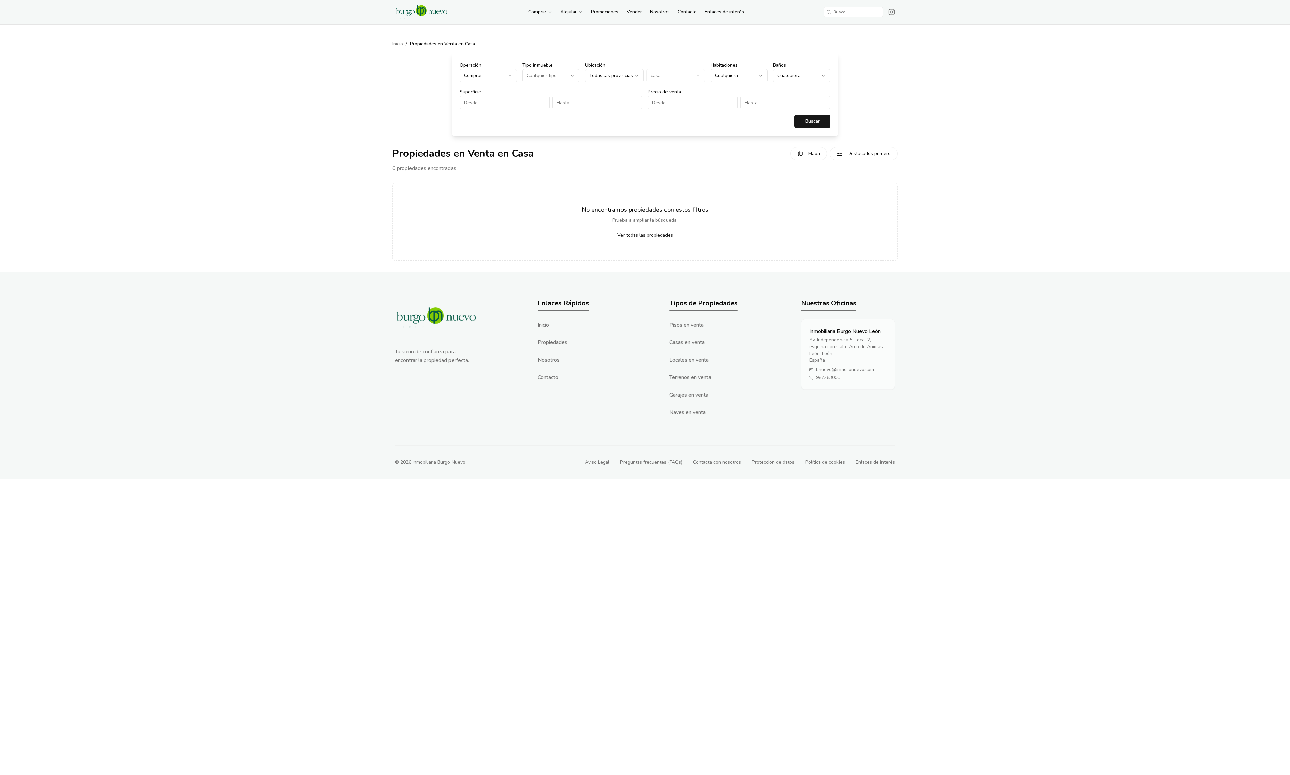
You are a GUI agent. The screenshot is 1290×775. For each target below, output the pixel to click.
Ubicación (595, 65)
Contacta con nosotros (717, 462)
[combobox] (488, 75)
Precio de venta (664, 92)
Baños (779, 65)
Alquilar (568, 12)
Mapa (814, 153)
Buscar (812, 121)
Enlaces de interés (724, 12)
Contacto (687, 12)
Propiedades (552, 342)
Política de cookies (825, 462)
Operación (470, 65)
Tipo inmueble (537, 65)
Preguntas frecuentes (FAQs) (651, 462)
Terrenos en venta (690, 377)
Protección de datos (773, 462)
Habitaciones (724, 65)
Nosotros (660, 12)
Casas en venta (687, 342)
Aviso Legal (597, 462)
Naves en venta (687, 412)
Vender (634, 12)
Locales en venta (689, 360)
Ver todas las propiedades (645, 235)
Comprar (537, 12)
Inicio (397, 44)
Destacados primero (869, 153)
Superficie (470, 92)
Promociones (604, 12)
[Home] (422, 12)
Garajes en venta (688, 395)
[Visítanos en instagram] (891, 12)
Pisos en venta (686, 325)
